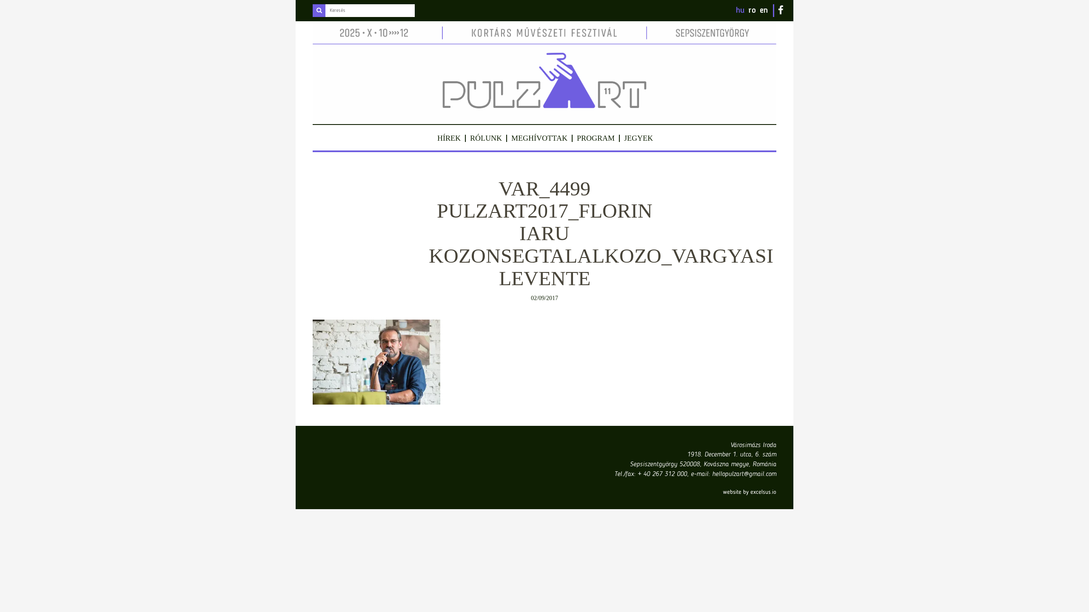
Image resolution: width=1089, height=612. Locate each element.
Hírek (449, 138)
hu (740, 10)
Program (596, 138)
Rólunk (486, 138)
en (764, 10)
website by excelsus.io (749, 492)
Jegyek (638, 138)
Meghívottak (539, 138)
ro (752, 10)
